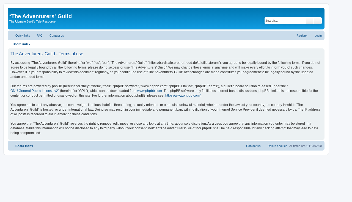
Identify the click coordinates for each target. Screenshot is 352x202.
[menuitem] (37, 35)
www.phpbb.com (149, 91)
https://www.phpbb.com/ (182, 95)
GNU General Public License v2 (34, 91)
